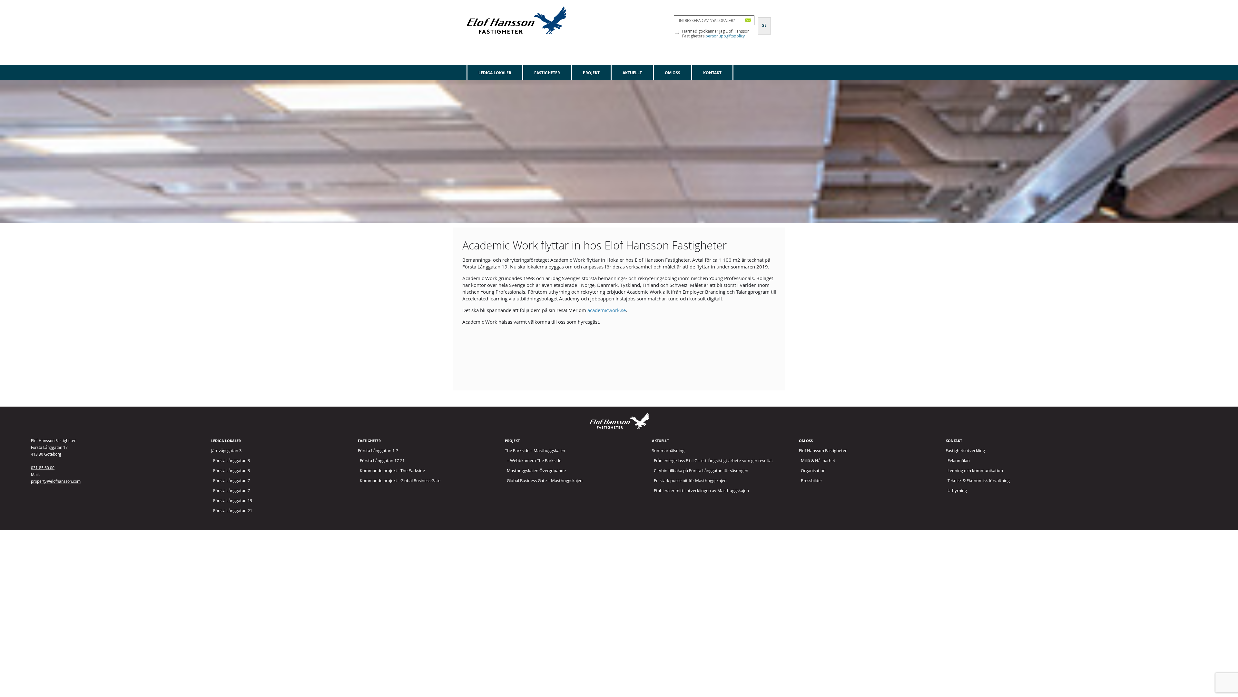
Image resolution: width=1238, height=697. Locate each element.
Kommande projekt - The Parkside (392, 470)
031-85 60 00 (42, 467)
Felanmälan (959, 460)
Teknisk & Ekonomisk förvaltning (979, 480)
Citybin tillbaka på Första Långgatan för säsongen (701, 470)
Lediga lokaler (494, 73)
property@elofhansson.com (56, 481)
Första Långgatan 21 (232, 510)
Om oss (672, 73)
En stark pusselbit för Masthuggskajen (690, 480)
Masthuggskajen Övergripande (536, 470)
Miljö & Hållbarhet (818, 460)
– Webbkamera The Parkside (534, 460)
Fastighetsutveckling (965, 450)
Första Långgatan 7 (231, 480)
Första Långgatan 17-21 (382, 460)
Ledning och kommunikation (975, 470)
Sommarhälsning (668, 450)
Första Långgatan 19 (232, 500)
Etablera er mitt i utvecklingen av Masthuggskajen (701, 490)
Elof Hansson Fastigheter (823, 450)
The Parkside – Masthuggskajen (535, 450)
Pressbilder (811, 480)
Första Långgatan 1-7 (378, 450)
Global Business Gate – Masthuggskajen (545, 480)
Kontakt (712, 73)
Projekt (591, 73)
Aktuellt (632, 73)
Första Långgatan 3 (231, 460)
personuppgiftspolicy (725, 36)
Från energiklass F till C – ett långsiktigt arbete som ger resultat (713, 460)
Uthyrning (957, 490)
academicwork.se (606, 310)
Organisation (813, 470)
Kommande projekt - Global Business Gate (400, 480)
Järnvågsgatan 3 (226, 450)
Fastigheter (547, 73)
